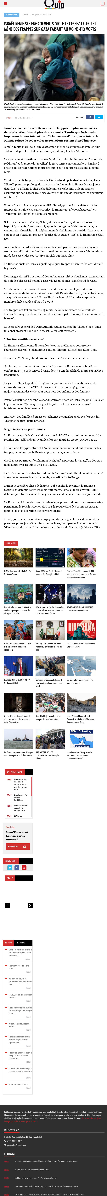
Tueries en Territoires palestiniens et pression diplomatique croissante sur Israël (49, 682)
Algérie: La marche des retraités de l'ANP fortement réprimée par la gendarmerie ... (20, 954)
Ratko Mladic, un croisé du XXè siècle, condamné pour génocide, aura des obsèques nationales (17, 610)
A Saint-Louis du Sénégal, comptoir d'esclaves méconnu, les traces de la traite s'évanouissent (17, 719)
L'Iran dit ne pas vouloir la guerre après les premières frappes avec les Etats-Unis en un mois (49, 1195)
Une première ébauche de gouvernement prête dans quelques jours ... (20, 983)
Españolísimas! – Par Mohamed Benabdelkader (32, 1170)
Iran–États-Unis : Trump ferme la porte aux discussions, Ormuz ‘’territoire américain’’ (79, 755)
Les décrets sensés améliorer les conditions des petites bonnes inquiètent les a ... (19, 1041)
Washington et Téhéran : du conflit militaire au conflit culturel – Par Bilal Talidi (49, 646)
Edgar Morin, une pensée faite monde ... (19, 968)
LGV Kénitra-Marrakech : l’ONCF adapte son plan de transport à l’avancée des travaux (47, 1186)
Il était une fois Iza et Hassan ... (19, 1086)
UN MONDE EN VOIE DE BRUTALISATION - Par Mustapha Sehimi (47, 755)
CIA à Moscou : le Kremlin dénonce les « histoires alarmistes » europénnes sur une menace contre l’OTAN (50, 610)
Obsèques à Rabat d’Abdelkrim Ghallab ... (19, 1026)
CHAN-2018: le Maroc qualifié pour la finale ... (20, 997)
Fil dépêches (9, 1154)
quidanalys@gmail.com (16, 1145)
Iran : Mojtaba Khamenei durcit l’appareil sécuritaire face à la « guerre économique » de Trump (81, 719)
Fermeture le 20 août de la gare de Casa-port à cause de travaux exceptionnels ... (20, 1057)
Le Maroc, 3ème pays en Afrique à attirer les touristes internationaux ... (20, 1073)
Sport (10, 878)
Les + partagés (21, 943)
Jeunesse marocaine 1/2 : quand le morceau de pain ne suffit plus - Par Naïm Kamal (20, 784)
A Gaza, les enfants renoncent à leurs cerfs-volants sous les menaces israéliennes (17, 646)
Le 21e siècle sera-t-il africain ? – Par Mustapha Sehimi (20, 808)
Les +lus (8, 943)
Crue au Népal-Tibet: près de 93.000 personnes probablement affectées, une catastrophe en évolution (81, 574)
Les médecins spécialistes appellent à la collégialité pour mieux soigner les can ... (20, 1012)
